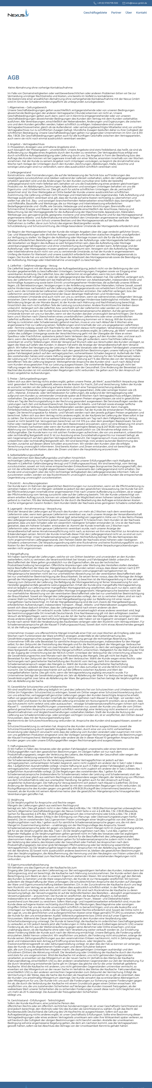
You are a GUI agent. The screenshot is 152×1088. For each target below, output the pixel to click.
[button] (95, 13)
